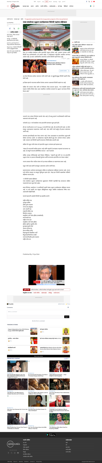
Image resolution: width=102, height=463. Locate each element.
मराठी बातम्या (10, 19)
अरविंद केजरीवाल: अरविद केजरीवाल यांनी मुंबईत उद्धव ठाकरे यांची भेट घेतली (47, 289)
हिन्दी (35, 1)
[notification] (93, 6)
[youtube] (94, 1)
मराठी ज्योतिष (43, 6)
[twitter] (89, 1)
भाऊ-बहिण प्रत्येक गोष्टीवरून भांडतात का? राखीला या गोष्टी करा (82, 45)
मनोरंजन (71, 6)
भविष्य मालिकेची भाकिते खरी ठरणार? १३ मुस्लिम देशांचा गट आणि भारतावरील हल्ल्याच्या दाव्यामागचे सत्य (83, 67)
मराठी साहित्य (68, 449)
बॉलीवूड (50, 293)
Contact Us (32, 461)
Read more (37, 282)
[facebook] (87, 1)
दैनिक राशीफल (26, 449)
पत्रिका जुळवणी (26, 447)
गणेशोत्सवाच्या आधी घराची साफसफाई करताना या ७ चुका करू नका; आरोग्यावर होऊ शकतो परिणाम (83, 89)
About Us (15, 461)
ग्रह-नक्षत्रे (24, 442)
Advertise (21, 461)
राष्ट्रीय (22, 19)
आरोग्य (37, 6)
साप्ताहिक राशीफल (26, 454)
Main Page (10, 461)
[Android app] (51, 434)
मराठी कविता (68, 452)
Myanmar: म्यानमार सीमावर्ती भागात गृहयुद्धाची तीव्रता (14, 47)
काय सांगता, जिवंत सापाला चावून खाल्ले (13, 35)
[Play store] (91, 6)
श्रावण (32, 6)
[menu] (8, 6)
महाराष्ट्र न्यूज (16, 19)
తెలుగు (50, 1)
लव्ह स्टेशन (68, 447)
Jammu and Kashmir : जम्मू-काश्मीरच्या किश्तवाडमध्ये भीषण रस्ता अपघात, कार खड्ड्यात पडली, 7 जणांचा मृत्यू (14, 43)
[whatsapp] (18, 28)
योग (66, 444)
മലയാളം (55, 1)
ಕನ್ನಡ (60, 1)
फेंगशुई (24, 452)
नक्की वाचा (77, 42)
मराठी (47, 1)
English (39, 1)
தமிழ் (43, 1)
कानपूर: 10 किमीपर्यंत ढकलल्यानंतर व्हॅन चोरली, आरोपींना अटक (13, 39)
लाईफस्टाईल (52, 6)
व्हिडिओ (66, 6)
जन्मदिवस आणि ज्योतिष (27, 456)
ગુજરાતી (63, 1)
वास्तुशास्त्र (25, 444)
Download (26, 49)
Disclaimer (26, 461)
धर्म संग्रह (60, 6)
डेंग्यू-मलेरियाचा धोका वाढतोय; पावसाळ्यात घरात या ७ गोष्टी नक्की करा (82, 78)
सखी (67, 442)
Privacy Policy (39, 461)
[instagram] (92, 1)
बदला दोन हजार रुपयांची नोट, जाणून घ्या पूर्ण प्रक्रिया (14, 51)
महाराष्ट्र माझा (26, 6)
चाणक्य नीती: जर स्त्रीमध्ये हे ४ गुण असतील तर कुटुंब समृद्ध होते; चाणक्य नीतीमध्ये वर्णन (83, 56)
